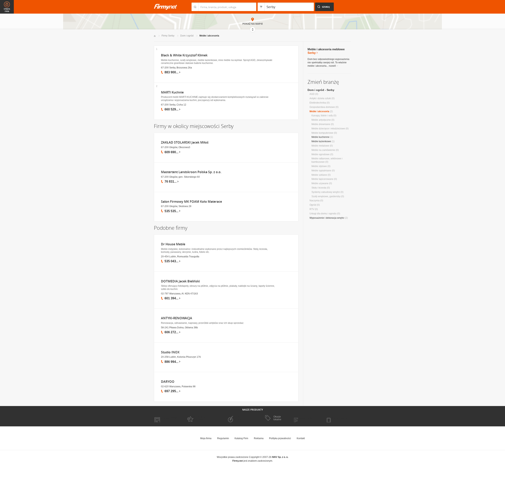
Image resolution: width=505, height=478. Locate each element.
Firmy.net (165, 7)
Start (155, 36)
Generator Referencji (235, 418)
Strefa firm (7, 10)
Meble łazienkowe (321, 141)
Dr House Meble (173, 244)
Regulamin (223, 438)
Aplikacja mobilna (337, 418)
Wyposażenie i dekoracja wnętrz (327, 218)
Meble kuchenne (320, 137)
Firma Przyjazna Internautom (199, 418)
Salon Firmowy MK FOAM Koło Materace (191, 202)
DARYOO (167, 382)
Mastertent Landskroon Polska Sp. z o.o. (191, 172)
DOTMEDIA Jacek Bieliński (180, 281)
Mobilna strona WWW (165, 418)
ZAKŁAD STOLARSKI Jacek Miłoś (185, 142)
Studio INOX (170, 352)
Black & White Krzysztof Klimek (184, 55)
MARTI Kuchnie (172, 92)
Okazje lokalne (277, 418)
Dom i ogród (187, 35)
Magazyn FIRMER (305, 418)
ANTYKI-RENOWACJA (176, 318)
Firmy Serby (168, 35)
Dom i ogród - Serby (321, 89)
